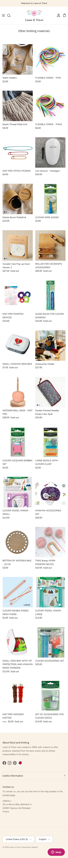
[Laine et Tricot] (34, 15)
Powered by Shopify (30, 847)
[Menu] (3, 15)
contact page (9, 795)
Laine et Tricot (15, 847)
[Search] (10, 15)
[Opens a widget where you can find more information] (56, 852)
